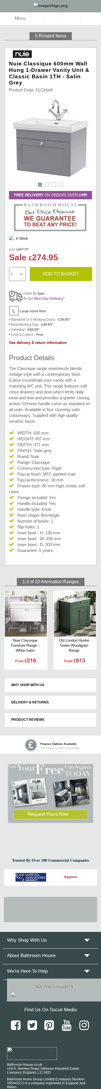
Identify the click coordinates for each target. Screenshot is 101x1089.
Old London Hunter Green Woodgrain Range (74, 645)
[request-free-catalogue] (50, 793)
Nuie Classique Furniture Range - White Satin (25, 645)
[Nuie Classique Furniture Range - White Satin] (26, 614)
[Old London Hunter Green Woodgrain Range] (75, 614)
